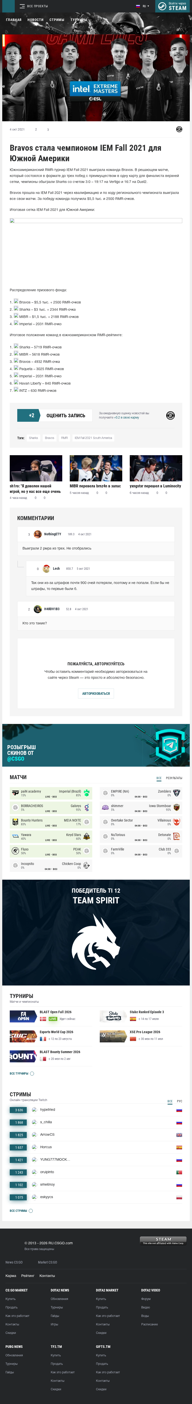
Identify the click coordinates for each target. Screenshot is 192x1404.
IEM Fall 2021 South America (93, 438)
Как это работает (18, 1316)
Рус (179, 1101)
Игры (54, 1324)
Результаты (174, 778)
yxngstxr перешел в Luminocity (155, 486)
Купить (11, 1299)
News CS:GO (14, 1262)
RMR (64, 438)
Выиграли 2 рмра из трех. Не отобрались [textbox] (56, 548)
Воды (145, 1316)
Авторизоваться (96, 694)
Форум (145, 1299)
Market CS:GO (47, 1262)
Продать (12, 1307)
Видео (145, 1307)
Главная (14, 20)
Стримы (57, 20)
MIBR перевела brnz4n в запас (95, 486)
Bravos (49, 438)
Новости (36, 20)
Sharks (33, 438)
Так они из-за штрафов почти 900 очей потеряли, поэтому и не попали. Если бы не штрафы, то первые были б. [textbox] (100, 586)
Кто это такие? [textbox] (34, 623)
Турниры (78, 20)
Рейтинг (27, 1276)
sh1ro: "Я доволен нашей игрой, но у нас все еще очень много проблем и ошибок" (35, 489)
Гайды (55, 1316)
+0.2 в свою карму (126, 417)
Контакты (47, 1276)
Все (159, 778)
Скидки (11, 1333)
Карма (11, 1276)
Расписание (149, 1324)
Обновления (59, 1299)
